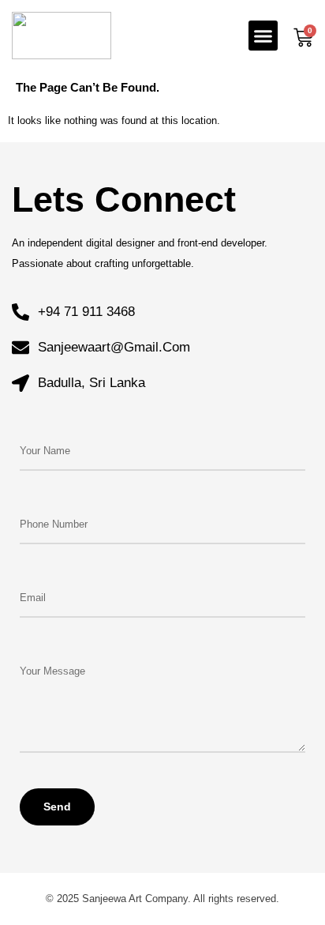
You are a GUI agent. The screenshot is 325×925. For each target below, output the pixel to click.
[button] (263, 36)
